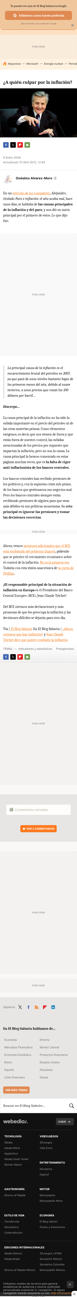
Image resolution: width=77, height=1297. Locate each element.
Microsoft (32, 63)
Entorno (45, 1039)
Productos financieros (54, 1054)
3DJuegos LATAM (51, 1253)
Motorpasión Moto (51, 1200)
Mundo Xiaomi (13, 1164)
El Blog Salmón (21, 629)
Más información (61, 1293)
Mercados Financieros (18, 1047)
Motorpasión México (52, 1269)
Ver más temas (16, 1090)
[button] (36, 178)
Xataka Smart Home (16, 1159)
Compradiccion (13, 1232)
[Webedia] (15, 1124)
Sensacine (46, 1168)
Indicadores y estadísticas (35, 648)
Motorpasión (47, 1195)
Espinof (44, 1174)
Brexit (8, 1062)
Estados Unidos (50, 1062)
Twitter (13, 145)
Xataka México (13, 1253)
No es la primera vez (54, 562)
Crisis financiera (14, 1077)
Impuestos (14, 63)
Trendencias (11, 1221)
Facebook (6, 145)
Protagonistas (65, 648)
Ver (40, 828)
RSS (36, 1006)
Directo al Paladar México (19, 1269)
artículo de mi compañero (31, 193)
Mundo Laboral (49, 1047)
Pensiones (46, 1069)
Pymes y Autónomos (52, 1227)
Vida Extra (46, 1148)
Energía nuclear (53, 63)
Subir (62, 1121)
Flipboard (20, 145)
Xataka (8, 1142)
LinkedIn (53, 1006)
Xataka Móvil (12, 1148)
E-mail (27, 145)
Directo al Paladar (15, 1195)
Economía (10, 1039)
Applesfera (11, 1153)
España (9, 1069)
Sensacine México (51, 1258)
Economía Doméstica (17, 1054)
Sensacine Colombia (52, 1264)
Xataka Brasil (12, 1258)
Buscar (71, 1105)
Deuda (44, 1077)
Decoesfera (11, 1227)
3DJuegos (46, 1142)
